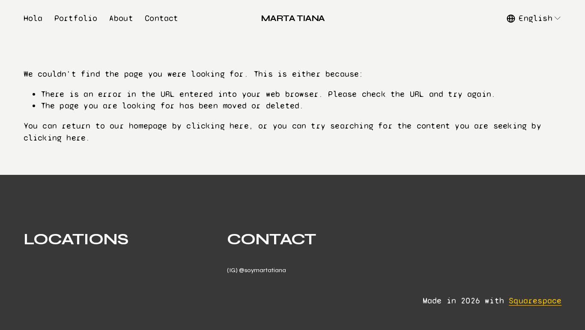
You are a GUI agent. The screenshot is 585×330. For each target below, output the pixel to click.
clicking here (217, 126)
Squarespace (535, 301)
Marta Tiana (293, 18)
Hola (33, 18)
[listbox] (534, 18)
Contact (161, 18)
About (121, 18)
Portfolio (76, 18)
